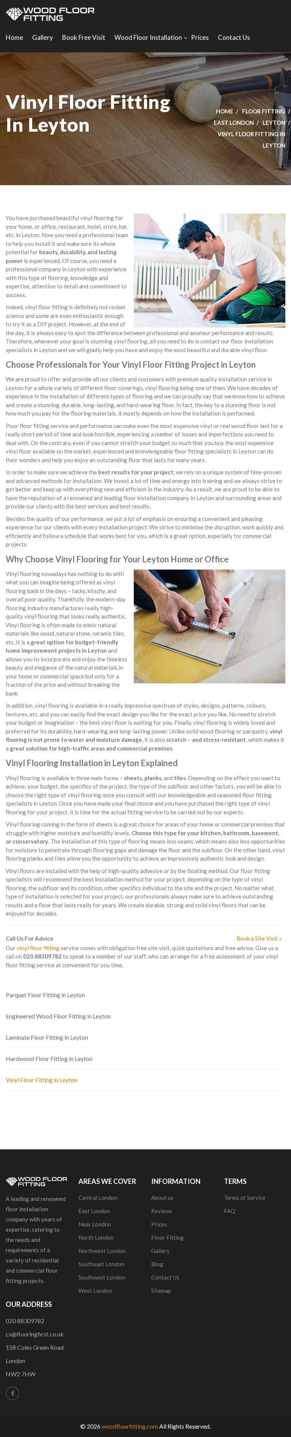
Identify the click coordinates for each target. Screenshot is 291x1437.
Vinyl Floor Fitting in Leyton (41, 1079)
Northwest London (102, 1250)
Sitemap (161, 1290)
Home (14, 37)
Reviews (161, 1210)
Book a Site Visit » (259, 938)
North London (96, 1237)
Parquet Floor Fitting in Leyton (45, 994)
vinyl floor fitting (38, 947)
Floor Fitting (263, 111)
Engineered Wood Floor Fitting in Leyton (58, 1016)
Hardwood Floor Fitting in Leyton (49, 1058)
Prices (200, 37)
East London (234, 122)
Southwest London (101, 1277)
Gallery (42, 37)
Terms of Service (245, 1197)
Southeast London (101, 1264)
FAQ (229, 1210)
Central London (97, 1197)
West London (95, 1290)
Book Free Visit (83, 37)
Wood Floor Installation (148, 37)
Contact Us (234, 37)
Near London (94, 1224)
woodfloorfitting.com (130, 1426)
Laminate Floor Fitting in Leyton (47, 1037)
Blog (157, 1264)
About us (162, 1197)
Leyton (274, 122)
